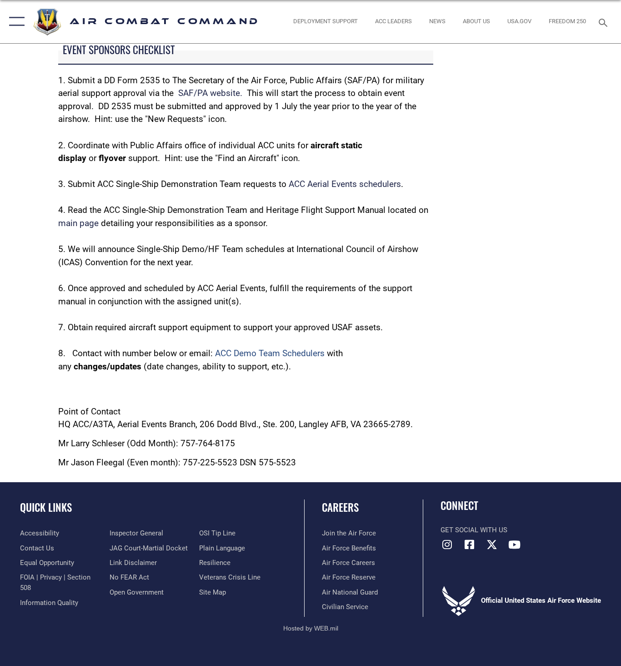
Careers (340, 507)
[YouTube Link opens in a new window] (514, 544)
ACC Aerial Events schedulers (345, 184)
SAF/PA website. (210, 93)
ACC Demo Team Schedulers (270, 353)
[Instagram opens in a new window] (447, 544)
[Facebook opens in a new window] (469, 544)
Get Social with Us (474, 530)
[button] (15, 21)
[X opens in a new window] (492, 544)
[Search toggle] (604, 22)
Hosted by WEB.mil (310, 628)
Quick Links (46, 507)
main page (79, 223)
